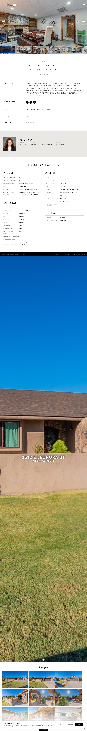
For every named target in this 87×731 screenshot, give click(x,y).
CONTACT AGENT (27, 148)
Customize (70, 724)
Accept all (79, 724)
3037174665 (34, 144)
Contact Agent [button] (43, 74)
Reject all (62, 724)
